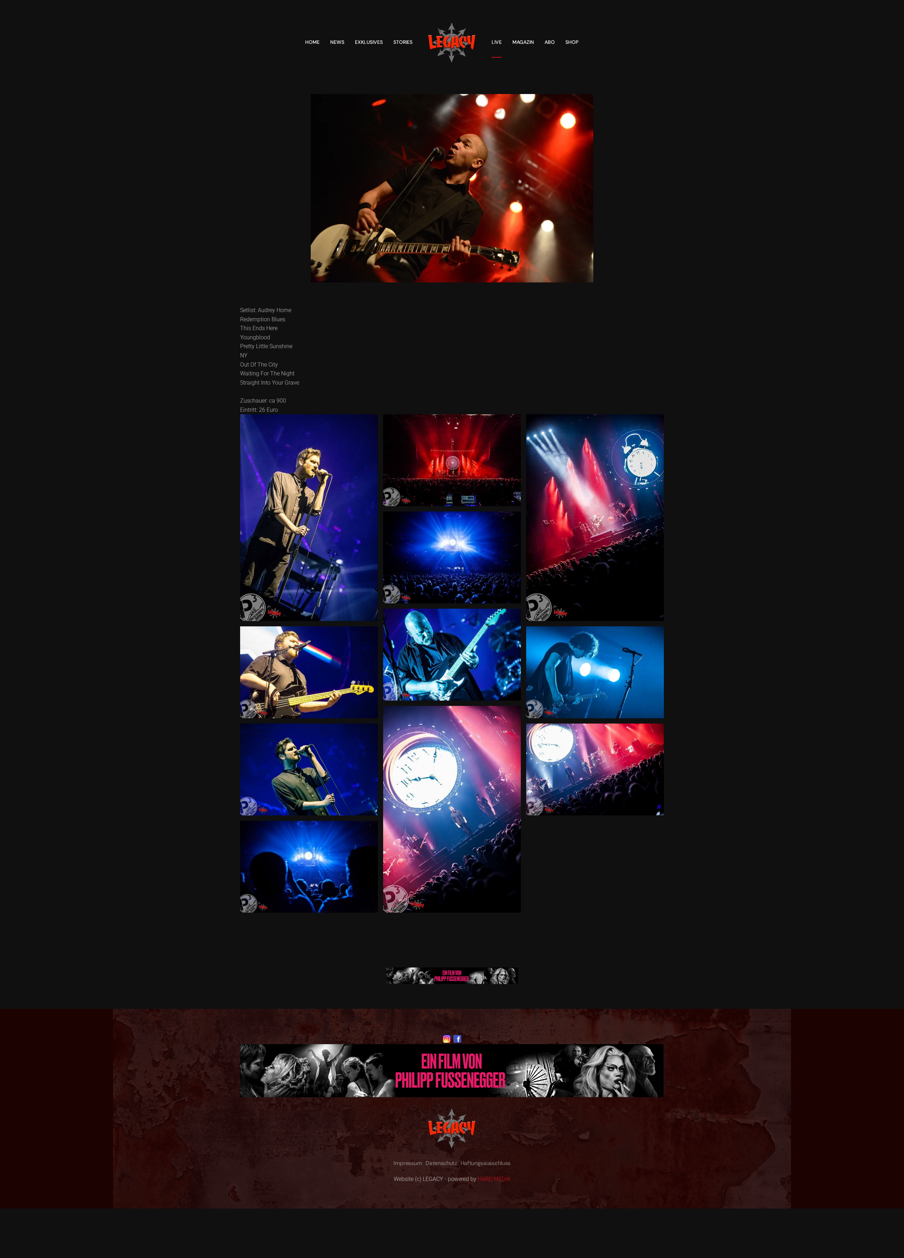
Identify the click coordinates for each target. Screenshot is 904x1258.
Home (312, 42)
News (337, 42)
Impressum (407, 1163)
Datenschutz (441, 1163)
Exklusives (369, 42)
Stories (402, 42)
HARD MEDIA (494, 1179)
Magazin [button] (523, 42)
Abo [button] (550, 42)
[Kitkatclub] (452, 975)
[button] (309, 517)
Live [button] (497, 42)
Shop (571, 42)
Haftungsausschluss (485, 1163)
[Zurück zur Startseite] (452, 42)
